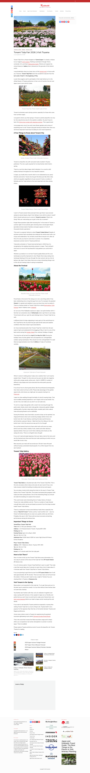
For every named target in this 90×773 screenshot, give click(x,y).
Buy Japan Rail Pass (33, 741)
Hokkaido (33, 307)
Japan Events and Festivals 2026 (36, 758)
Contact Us (32, 729)
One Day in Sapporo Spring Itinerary (49, 661)
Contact (56, 11)
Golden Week (30, 332)
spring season (26, 62)
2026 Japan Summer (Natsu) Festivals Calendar (38, 647)
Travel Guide (29, 49)
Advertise (62, 11)
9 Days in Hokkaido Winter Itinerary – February (23, 668)
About (24, 11)
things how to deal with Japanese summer (30, 122)
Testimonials (32, 737)
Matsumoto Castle (33, 64)
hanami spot (43, 71)
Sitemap (31, 731)
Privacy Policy (68, 11)
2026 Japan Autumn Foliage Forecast (35, 642)
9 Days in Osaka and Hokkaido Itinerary (48, 667)
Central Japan (17, 49)
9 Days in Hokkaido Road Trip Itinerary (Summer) (49, 654)
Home (20, 11)
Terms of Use (32, 736)
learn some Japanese (19, 599)
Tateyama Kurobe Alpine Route (41, 616)
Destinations (42, 11)
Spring (23, 49)
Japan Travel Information (32, 11)
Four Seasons (49, 11)
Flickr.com (16, 394)
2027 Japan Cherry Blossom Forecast (35, 645)
